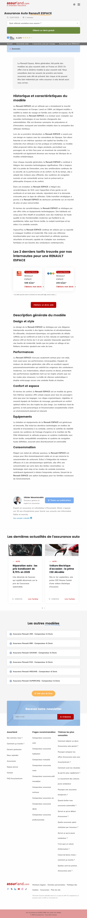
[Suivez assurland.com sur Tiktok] (26, 889)
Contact (10, 773)
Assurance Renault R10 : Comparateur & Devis (33, 662)
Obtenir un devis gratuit (43, 30)
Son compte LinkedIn (21, 518)
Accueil (10, 44)
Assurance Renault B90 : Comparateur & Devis (33, 643)
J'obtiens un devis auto (43, 305)
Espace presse (12, 767)
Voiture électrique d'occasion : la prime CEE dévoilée (61, 569)
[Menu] (79, 4)
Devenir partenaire (14, 749)
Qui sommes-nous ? (14, 738)
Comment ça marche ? (15, 744)
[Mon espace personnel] (74, 5)
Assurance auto (22, 44)
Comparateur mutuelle (41, 759)
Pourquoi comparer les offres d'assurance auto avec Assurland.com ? (69, 757)
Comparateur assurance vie (43, 798)
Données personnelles (56, 885)
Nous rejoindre (12, 755)
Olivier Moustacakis (34, 497)
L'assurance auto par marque (43, 44)
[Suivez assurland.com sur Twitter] (12, 889)
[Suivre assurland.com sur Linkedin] (15, 889)
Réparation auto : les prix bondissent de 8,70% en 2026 (25, 569)
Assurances (11, 761)
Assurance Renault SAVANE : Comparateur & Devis (35, 653)
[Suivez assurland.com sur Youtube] (19, 889)
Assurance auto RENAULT (69, 44)
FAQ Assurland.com (14, 778)
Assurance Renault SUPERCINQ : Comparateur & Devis (36, 681)
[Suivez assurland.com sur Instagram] (22, 889)
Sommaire (16, 49)
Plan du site (55, 890)
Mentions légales (39, 885)
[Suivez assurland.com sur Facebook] (8, 889)
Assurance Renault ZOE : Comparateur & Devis (33, 634)
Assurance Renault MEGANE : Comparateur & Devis (35, 671)
